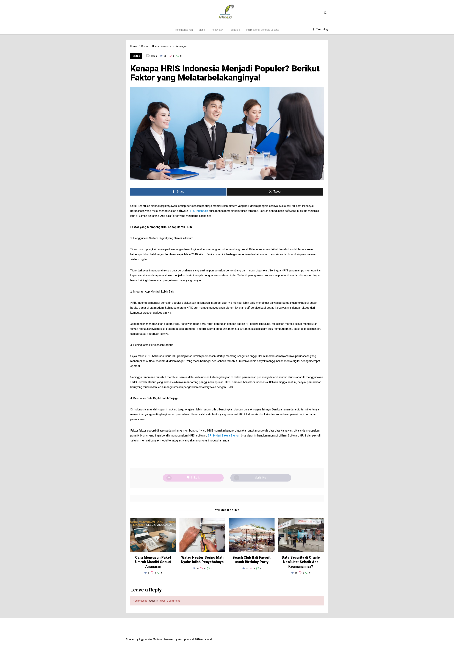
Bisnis (202, 29)
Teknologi (234, 29)
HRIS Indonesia (198, 211)
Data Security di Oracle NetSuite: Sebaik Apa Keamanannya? (301, 562)
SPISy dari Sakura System (224, 435)
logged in (153, 600)
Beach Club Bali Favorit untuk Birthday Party (251, 559)
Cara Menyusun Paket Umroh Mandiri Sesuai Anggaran (153, 562)
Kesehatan (217, 29)
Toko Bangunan (184, 29)
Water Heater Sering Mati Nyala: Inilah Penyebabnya (202, 559)
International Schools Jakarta (262, 29)
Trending (322, 29)
